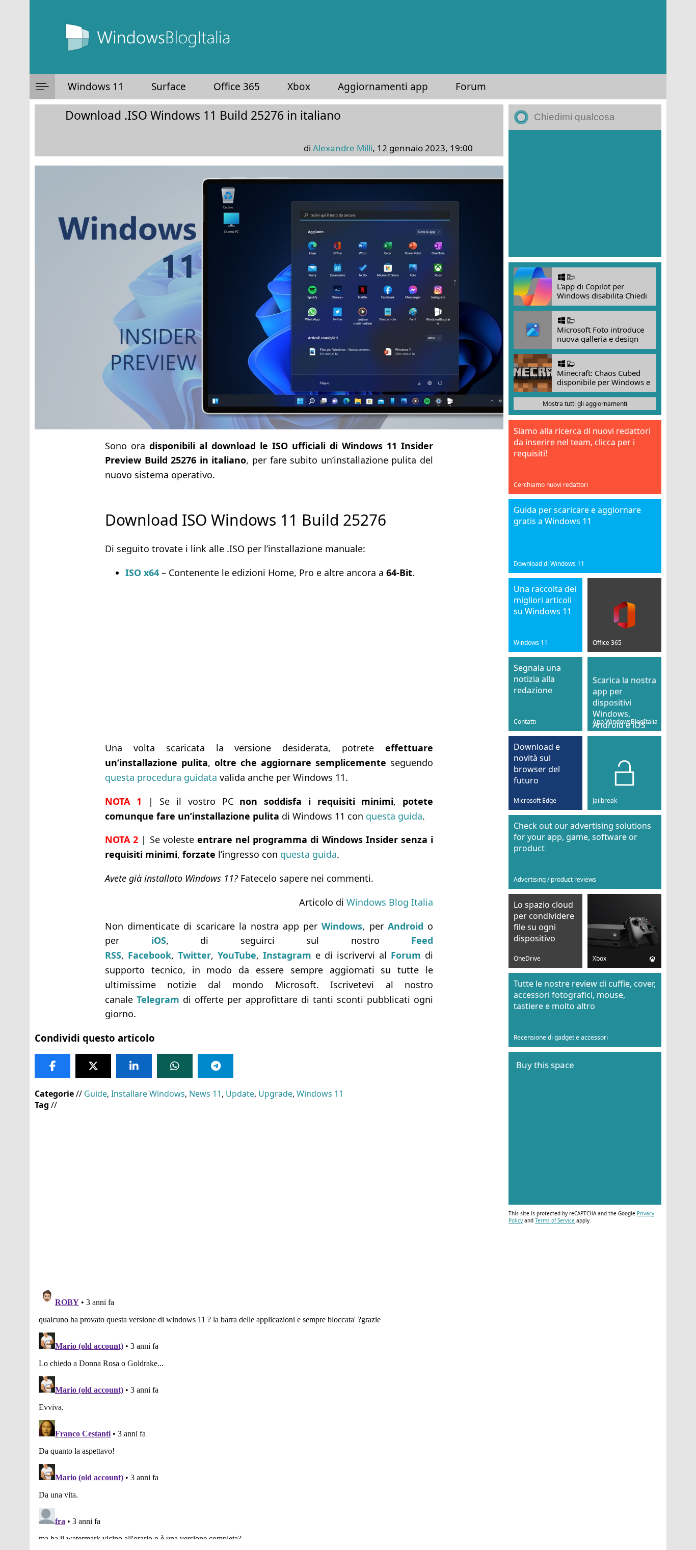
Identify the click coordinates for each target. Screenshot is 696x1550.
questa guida (394, 816)
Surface (168, 86)
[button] (42, 86)
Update (240, 1093)
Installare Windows (148, 1093)
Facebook (149, 955)
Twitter (194, 955)
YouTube (237, 955)
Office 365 (236, 86)
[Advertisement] (269, 660)
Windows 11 (96, 86)
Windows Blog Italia (389, 902)
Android (405, 926)
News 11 (205, 1093)
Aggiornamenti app (383, 86)
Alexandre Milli (342, 148)
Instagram (287, 955)
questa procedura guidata (161, 777)
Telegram (158, 999)
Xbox (298, 86)
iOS (158, 940)
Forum (471, 86)
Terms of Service (555, 1220)
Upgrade (275, 1093)
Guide (95, 1093)
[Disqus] (269, 1412)
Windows (342, 926)
